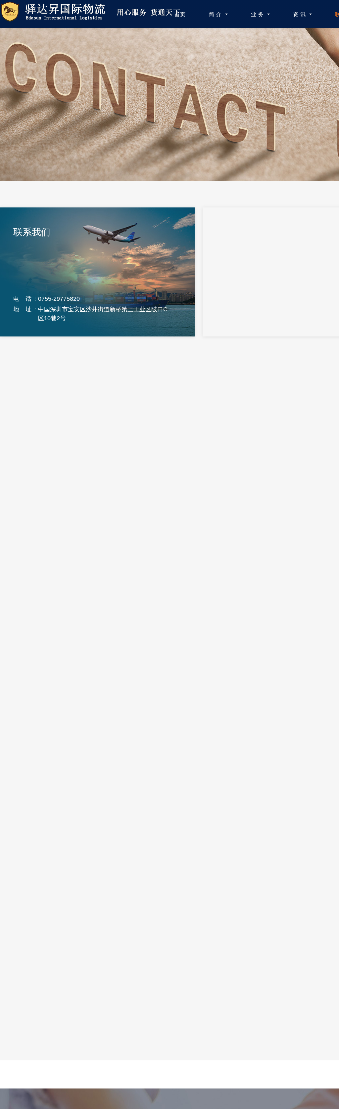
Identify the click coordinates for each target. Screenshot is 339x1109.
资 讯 (300, 14)
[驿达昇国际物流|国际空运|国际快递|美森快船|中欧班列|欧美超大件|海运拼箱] (94, 19)
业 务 (258, 14)
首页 (180, 14)
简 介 (216, 14)
